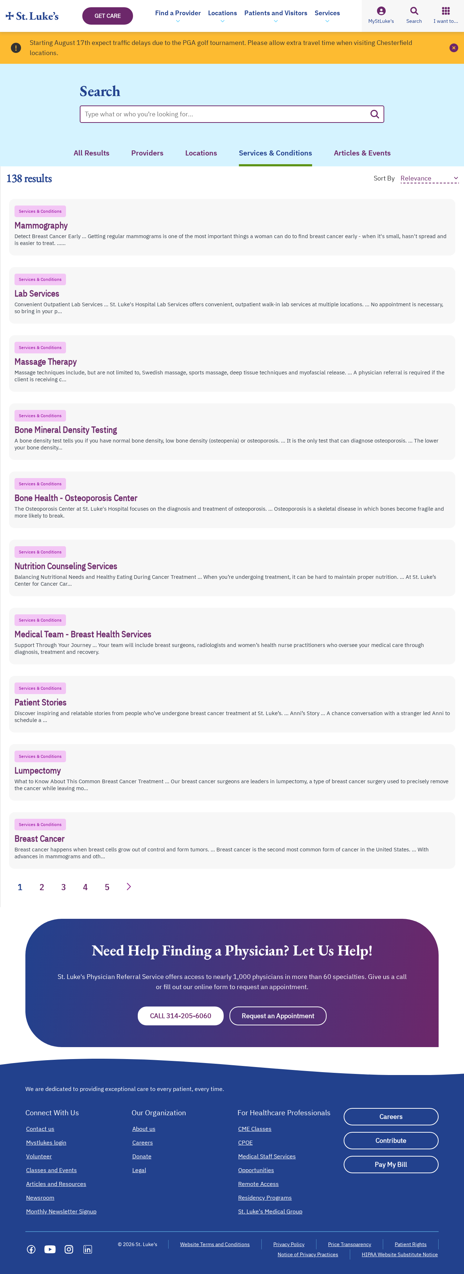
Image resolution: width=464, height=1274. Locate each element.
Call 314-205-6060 (187, 1016)
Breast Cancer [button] (39, 838)
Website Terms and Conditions (215, 1244)
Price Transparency (349, 1244)
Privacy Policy (288, 1244)
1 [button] (20, 887)
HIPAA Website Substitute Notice (400, 1254)
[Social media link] (31, 1249)
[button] (178, 16)
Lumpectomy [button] (37, 770)
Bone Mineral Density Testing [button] (65, 429)
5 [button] (107, 887)
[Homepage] (32, 16)
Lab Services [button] (36, 293)
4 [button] (85, 887)
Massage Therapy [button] (45, 361)
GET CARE (108, 15)
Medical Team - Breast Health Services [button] (83, 634)
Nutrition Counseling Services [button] (65, 566)
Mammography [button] (41, 225)
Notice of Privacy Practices (308, 1254)
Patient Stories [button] (40, 702)
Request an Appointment (284, 1016)
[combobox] (225, 114)
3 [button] (63, 887)
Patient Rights (411, 1244)
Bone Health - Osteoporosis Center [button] (75, 497)
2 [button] (42, 887)
